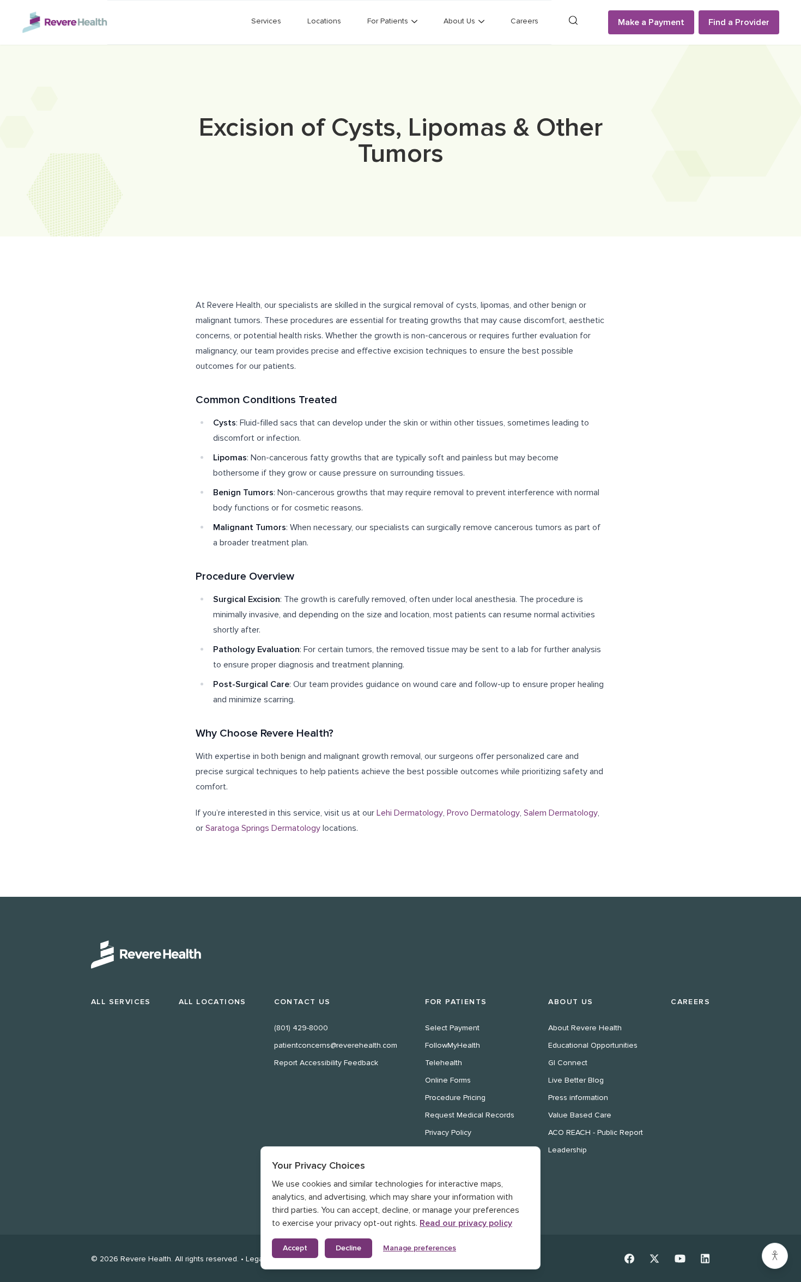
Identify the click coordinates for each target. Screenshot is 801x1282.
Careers (524, 21)
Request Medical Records (469, 1115)
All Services (121, 1001)
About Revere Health (585, 1027)
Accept (295, 1248)
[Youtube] (680, 1258)
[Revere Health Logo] (64, 22)
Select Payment (452, 1027)
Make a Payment (651, 22)
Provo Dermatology (483, 812)
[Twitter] (654, 1258)
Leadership (567, 1150)
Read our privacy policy (466, 1223)
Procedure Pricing (455, 1097)
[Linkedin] (705, 1258)
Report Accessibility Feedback (326, 1062)
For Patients (456, 1001)
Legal (255, 1258)
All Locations (212, 1001)
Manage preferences (419, 1248)
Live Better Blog (576, 1080)
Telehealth (443, 1062)
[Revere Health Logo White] (400, 954)
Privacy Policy (448, 1132)
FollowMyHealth (452, 1045)
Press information (578, 1097)
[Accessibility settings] (775, 1256)
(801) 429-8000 (301, 1027)
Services (266, 21)
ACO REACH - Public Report (595, 1132)
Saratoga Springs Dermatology (262, 828)
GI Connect (567, 1062)
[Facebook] (629, 1258)
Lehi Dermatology (410, 812)
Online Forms (448, 1080)
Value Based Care (579, 1115)
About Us (570, 1001)
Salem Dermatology (561, 812)
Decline (348, 1248)
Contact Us (302, 1001)
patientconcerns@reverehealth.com (335, 1045)
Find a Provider (738, 22)
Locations (324, 21)
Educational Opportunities (593, 1045)
